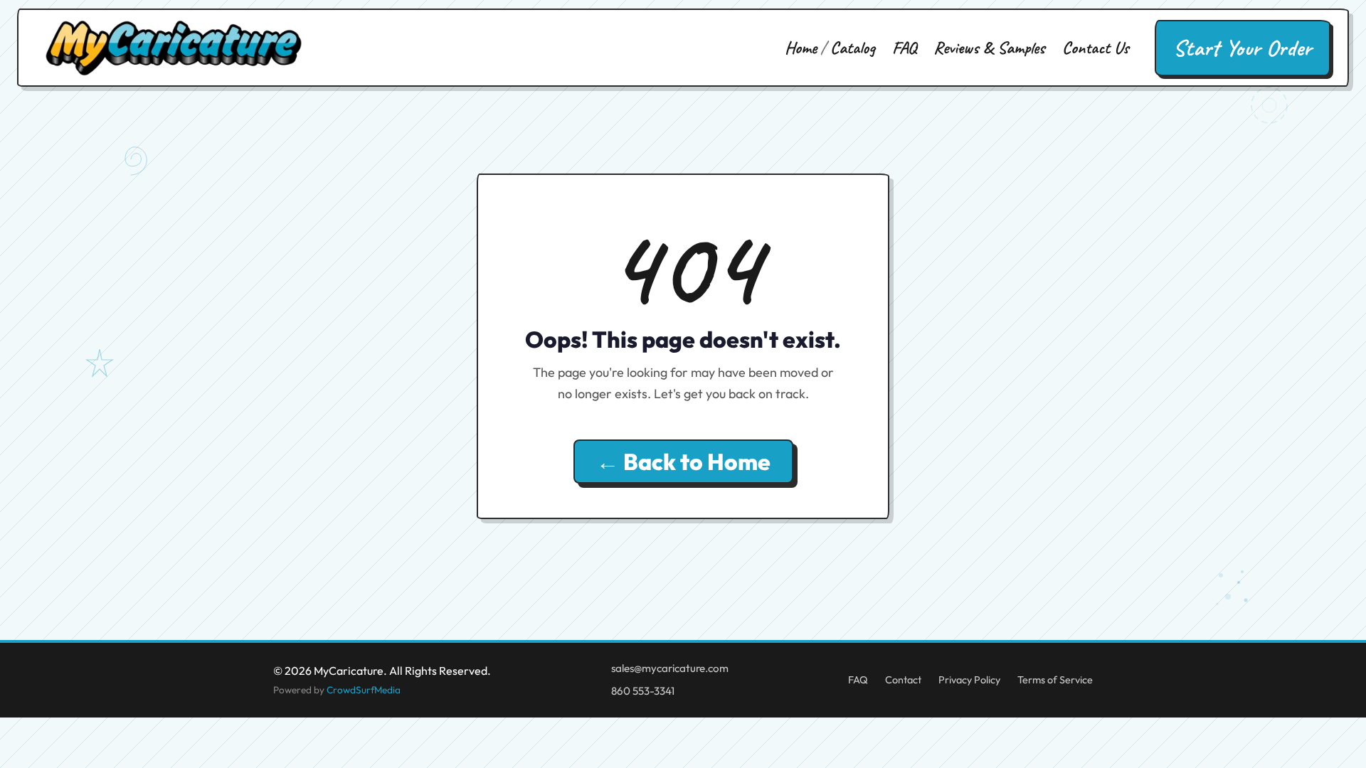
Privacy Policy (969, 679)
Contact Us (1095, 47)
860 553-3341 (642, 691)
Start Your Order (1242, 48)
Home (801, 47)
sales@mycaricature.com (670, 668)
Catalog (852, 47)
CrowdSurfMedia (364, 689)
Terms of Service (1055, 679)
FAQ (904, 47)
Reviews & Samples (989, 47)
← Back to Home (683, 461)
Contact (903, 679)
